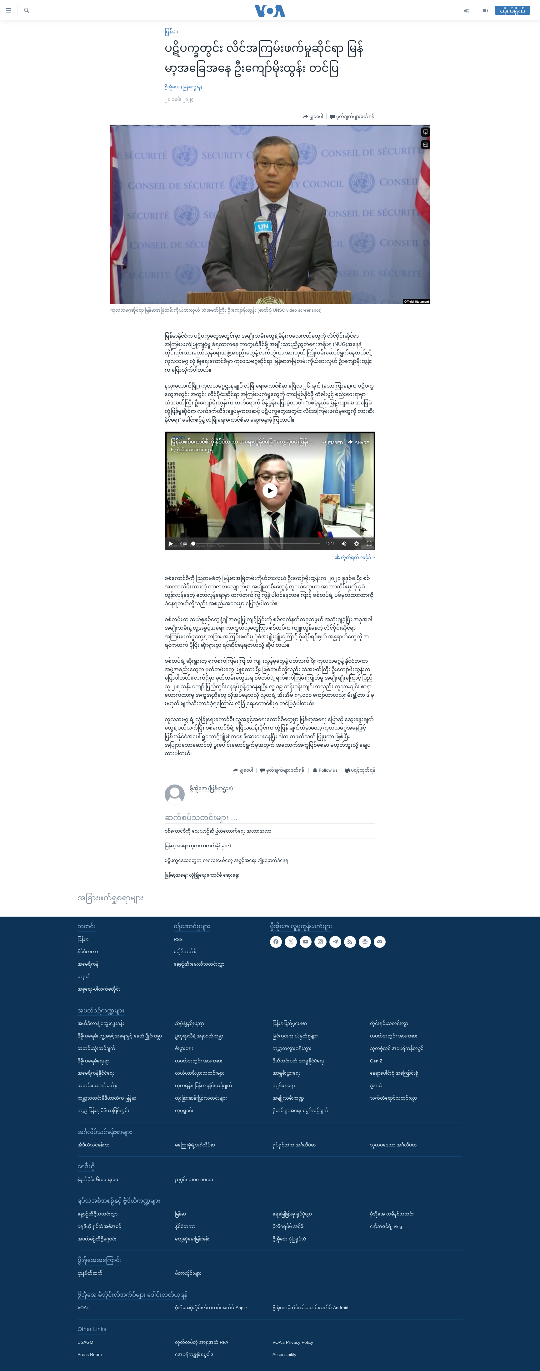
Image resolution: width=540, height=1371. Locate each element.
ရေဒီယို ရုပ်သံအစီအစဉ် (99, 1226)
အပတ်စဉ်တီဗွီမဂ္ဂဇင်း (97, 1238)
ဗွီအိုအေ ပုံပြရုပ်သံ (289, 1238)
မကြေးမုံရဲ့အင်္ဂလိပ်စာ (195, 1144)
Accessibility (284, 1354)
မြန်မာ (171, 31)
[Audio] (466, 11)
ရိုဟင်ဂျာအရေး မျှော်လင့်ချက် (300, 1110)
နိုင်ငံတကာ (88, 951)
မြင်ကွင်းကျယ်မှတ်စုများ (295, 1035)
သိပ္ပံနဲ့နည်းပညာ (189, 1023)
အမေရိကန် (88, 964)
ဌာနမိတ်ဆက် (90, 1273)
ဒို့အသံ (376, 1085)
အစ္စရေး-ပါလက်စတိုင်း (99, 988)
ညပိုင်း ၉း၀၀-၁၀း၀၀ (194, 1179)
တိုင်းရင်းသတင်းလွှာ (389, 1023)
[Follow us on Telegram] (335, 942)
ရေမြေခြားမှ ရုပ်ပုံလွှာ (292, 1213)
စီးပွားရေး (184, 1048)
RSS (178, 939)
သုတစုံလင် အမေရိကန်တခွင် (396, 1048)
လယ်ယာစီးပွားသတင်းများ (199, 1073)
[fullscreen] (369, 543)
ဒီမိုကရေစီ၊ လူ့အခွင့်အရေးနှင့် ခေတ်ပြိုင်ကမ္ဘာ (120, 1035)
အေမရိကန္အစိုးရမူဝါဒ (194, 1354)
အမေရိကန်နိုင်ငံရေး (96, 1073)
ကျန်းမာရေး (283, 1085)
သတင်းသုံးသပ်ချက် (96, 1048)
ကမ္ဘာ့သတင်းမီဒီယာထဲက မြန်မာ (107, 1098)
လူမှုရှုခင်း (184, 1110)
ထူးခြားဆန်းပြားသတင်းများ (201, 1098)
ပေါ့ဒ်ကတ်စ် (185, 951)
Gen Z (376, 1060)
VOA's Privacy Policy (292, 1341)
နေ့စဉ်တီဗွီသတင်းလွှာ (98, 1213)
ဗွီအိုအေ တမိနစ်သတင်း (392, 1213)
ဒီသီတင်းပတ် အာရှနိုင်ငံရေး (298, 1060)
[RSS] (350, 942)
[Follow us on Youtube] (306, 942)
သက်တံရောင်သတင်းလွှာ (393, 1098)
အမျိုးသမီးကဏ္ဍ (288, 1098)
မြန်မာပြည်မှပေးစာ (289, 1023)
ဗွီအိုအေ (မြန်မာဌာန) (183, 86)
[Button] (313, 116)
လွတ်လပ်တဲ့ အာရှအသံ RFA (201, 1341)
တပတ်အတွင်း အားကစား (198, 1060)
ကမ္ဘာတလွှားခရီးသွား (292, 1048)
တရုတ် (84, 976)
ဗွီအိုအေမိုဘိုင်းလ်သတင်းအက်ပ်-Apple (211, 1307)
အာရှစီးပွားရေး (286, 1073)
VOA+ (83, 1307)
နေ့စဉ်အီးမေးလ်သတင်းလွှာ (199, 964)
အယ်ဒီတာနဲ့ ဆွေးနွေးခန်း (101, 1023)
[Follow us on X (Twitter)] (291, 942)
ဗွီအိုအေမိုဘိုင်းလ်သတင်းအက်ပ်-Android (310, 1307)
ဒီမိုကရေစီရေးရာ (93, 1060)
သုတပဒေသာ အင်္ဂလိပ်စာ (393, 1144)
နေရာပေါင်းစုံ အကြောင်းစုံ (394, 1073)
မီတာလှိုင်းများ (188, 1273)
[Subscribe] (380, 942)
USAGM (85, 1341)
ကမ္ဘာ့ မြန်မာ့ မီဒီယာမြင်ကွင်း (103, 1110)
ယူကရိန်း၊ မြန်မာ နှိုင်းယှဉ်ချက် (203, 1085)
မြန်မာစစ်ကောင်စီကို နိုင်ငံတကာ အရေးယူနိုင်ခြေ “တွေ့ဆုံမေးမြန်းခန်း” (245, 441)
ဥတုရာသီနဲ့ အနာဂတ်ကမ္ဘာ (199, 1035)
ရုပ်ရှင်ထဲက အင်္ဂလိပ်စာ (294, 1144)
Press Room (90, 1354)
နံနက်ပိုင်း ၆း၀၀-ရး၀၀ (98, 1179)
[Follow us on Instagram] (320, 942)
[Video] (485, 11)
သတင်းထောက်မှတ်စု (97, 1085)
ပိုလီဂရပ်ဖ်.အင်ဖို (287, 1226)
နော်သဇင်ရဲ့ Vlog (386, 1226)
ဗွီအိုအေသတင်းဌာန (195, 449)
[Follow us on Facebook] (276, 942)
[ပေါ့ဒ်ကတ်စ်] (365, 942)
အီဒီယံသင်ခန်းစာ (93, 1144)
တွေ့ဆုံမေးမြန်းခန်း (192, 1238)
